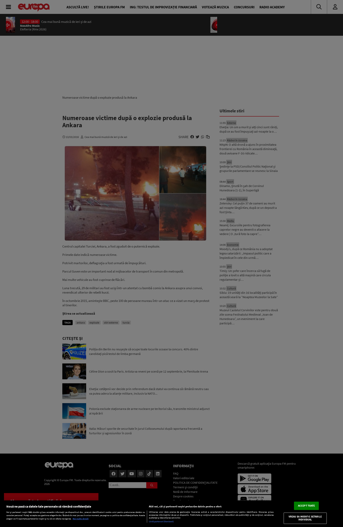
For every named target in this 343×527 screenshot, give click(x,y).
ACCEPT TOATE (306, 505)
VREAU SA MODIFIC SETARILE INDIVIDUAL (305, 518)
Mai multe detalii (81, 518)
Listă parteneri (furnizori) (161, 521)
